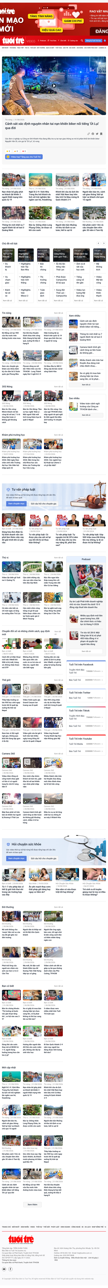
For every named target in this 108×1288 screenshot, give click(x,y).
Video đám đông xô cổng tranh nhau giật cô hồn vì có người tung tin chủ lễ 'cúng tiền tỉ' (10, 781)
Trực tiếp (20, 48)
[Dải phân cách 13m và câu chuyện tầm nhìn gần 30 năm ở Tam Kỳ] (94, 213)
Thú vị (27, 48)
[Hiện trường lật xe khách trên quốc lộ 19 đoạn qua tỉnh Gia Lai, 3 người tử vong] (53, 322)
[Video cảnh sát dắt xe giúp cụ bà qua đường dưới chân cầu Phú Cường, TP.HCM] (53, 952)
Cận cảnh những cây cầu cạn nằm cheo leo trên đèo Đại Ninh (32, 580)
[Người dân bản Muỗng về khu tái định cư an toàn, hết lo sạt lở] (67, 213)
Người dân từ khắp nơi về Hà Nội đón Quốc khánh (32, 932)
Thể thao (58, 48)
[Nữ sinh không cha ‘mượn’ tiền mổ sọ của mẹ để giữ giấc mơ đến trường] (11, 916)
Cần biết (63, 41)
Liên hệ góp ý (93, 1258)
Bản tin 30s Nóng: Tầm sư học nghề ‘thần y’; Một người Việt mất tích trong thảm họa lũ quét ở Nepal (32, 414)
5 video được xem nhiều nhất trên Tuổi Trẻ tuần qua (52, 1011)
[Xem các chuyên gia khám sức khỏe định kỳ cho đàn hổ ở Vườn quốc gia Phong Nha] (11, 355)
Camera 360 (103, 48)
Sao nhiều (74, 398)
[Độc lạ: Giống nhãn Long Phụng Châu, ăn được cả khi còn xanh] (40, 213)
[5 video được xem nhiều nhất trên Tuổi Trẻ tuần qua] (53, 995)
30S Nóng (80, 48)
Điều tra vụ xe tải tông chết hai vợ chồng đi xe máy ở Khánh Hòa (53, 815)
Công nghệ (75, 1227)
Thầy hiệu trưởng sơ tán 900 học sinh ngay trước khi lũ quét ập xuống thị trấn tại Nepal (11, 705)
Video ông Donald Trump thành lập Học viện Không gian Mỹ (52, 736)
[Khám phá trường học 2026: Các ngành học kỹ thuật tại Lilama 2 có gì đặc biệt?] (53, 444)
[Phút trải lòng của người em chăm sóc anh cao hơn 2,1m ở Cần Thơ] (11, 952)
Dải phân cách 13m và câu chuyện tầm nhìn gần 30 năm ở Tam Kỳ (93, 227)
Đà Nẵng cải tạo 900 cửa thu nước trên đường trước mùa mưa (11, 335)
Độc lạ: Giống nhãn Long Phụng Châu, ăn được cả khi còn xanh (40, 227)
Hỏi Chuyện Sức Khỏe (64, 884)
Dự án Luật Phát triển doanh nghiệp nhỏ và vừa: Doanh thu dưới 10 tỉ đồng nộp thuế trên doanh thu (86, 604)
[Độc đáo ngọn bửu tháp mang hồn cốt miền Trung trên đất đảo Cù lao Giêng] (53, 566)
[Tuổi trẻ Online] (21, 1239)
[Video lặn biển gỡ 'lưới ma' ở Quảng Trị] (11, 566)
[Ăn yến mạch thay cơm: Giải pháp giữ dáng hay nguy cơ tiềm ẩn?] (40, 874)
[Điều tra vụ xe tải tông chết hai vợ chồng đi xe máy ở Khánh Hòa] (53, 798)
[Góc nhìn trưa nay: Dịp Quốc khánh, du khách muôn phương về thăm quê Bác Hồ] (32, 1140)
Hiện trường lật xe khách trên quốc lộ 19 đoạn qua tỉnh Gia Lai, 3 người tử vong (53, 337)
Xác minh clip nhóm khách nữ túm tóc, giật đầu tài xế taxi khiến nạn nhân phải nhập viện (32, 781)
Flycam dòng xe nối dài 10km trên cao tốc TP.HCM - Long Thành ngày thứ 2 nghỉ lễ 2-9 (32, 370)
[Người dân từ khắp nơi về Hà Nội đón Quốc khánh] (32, 916)
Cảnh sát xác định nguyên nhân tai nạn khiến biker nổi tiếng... (90, 324)
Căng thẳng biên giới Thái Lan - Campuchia (60, 255)
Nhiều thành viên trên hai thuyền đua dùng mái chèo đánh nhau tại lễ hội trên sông (53, 780)
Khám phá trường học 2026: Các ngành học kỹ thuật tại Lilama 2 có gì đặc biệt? (53, 461)
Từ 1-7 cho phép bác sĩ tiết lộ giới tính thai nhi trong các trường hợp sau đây (13, 890)
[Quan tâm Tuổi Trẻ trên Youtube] (4, 1269)
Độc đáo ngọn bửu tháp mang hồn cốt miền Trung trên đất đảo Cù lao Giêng (52, 582)
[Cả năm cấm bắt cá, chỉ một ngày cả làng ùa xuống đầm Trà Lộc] (11, 597)
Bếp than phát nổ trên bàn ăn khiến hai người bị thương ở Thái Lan (11, 815)
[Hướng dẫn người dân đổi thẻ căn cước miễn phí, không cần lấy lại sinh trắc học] (32, 1031)
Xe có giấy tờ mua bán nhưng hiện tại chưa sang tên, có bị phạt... (90, 376)
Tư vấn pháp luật (35, 529)
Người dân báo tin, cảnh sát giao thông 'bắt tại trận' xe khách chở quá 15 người (94, 196)
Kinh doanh (65, 1227)
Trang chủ (6, 1227)
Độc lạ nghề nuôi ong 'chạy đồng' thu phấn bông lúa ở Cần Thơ (52, 611)
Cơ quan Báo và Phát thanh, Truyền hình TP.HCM (20, 1263)
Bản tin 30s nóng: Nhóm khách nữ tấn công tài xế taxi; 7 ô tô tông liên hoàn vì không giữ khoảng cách (11, 416)
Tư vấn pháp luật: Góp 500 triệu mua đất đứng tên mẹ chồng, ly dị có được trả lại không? (94, 538)
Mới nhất (5, 48)
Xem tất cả (7, 301)
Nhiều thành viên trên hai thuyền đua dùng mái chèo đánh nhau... (91, 363)
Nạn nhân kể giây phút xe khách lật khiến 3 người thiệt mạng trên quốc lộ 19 (12, 196)
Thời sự (39, 1227)
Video (32, 1227)
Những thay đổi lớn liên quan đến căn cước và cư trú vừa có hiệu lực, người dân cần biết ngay (32, 662)
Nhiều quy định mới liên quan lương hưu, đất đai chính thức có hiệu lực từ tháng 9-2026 (91, 620)
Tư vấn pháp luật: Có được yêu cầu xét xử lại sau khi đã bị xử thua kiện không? (40, 538)
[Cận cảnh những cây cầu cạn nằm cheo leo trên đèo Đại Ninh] (32, 566)
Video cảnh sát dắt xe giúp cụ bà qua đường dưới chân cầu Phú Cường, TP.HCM (53, 970)
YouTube (53, 41)
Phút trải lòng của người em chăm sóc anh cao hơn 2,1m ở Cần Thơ (10, 970)
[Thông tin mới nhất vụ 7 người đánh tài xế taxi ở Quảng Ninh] (13, 213)
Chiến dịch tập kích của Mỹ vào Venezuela (81, 255)
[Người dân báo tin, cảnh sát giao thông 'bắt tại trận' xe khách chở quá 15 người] (94, 179)
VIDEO (30, 41)
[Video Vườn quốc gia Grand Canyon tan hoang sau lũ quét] (32, 689)
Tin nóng (13, 48)
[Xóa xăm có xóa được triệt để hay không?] (67, 874)
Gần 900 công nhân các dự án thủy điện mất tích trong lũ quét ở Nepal (53, 704)
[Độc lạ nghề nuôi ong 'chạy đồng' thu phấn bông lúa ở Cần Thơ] (53, 597)
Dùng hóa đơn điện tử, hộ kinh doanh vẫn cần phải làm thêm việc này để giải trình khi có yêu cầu (13, 537)
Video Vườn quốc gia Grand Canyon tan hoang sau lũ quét (31, 702)
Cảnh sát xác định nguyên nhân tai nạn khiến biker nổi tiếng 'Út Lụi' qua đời (52, 126)
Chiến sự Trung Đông (99, 255)
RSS (56, 1260)
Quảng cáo (74, 41)
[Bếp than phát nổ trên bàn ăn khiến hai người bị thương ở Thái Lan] (11, 798)
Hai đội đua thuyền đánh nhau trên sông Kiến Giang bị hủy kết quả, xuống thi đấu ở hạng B (31, 338)
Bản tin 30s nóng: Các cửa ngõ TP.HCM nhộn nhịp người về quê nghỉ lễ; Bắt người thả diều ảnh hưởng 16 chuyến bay (53, 416)
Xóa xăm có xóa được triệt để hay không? (66, 890)
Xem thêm (32, 1204)
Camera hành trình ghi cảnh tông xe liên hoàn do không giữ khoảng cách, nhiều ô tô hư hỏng (32, 817)
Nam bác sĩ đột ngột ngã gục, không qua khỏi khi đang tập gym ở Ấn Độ (11, 737)
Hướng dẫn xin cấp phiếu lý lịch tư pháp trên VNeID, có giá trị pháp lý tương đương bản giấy (52, 662)
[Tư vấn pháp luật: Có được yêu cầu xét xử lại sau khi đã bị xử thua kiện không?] (40, 519)
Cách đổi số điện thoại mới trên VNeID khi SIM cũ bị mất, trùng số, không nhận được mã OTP (11, 662)
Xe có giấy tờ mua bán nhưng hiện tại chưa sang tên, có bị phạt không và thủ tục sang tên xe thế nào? (32, 1013)
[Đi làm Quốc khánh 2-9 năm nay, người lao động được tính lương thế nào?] (53, 1031)
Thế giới (33, 48)
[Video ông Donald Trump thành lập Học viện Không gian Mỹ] (53, 722)
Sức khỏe (32, 884)
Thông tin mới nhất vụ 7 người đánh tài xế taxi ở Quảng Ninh (13, 227)
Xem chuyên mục (16, 503)
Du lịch (88, 1227)
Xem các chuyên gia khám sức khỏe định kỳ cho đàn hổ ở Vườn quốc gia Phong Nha (11, 370)
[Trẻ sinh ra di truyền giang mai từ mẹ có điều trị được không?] (94, 874)
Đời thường (41, 48)
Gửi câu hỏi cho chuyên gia (43, 503)
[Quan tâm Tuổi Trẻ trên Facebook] (10, 1269)
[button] (98, 243)
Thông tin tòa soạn (9, 1260)
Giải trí (65, 48)
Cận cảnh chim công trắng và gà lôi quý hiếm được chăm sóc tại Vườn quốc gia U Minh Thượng (31, 613)
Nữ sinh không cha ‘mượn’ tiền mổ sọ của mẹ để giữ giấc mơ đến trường (11, 934)
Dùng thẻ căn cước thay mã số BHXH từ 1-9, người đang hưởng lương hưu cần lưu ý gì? (11, 1050)
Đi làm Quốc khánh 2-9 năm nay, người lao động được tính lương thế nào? (53, 1049)
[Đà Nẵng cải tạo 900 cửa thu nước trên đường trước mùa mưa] (11, 322)
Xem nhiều (74, 315)
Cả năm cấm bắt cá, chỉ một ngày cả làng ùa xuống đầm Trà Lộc (11, 611)
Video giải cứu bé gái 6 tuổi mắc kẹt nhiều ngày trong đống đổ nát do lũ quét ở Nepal (32, 737)
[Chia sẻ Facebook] (92, 133)
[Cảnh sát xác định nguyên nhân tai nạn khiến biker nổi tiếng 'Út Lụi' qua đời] (54, 85)
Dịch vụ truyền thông (62, 1258)
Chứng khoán (41, 255)
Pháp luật (55, 1227)
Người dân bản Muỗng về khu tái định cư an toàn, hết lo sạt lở (66, 227)
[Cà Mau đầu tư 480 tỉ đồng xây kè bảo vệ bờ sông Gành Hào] (53, 355)
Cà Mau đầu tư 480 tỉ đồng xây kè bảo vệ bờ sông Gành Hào (53, 369)
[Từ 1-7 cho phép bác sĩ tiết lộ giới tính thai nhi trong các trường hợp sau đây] (13, 874)
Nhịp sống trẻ (98, 1227)
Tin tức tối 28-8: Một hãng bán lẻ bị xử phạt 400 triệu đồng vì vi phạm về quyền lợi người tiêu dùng (90, 638)
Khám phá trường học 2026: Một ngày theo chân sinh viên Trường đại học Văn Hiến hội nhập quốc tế (11, 462)
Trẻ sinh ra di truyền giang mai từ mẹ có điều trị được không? (94, 892)
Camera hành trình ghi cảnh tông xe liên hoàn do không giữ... (90, 350)
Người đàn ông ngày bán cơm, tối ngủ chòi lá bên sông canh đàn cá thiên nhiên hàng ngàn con (53, 935)
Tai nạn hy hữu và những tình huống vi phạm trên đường (8, 255)
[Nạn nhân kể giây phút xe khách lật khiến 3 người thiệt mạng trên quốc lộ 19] (13, 179)
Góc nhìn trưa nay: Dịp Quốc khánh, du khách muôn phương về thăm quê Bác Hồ (32, 1158)
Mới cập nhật (9, 1067)
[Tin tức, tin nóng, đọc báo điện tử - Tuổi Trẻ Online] (14, 41)
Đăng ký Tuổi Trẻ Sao (93, 41)
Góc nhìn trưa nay (91, 48)
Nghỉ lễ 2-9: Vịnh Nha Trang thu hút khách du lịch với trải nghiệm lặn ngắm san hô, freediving (40, 196)
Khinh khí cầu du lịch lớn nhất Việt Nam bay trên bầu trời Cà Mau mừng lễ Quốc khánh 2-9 (67, 196)
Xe (82, 1227)
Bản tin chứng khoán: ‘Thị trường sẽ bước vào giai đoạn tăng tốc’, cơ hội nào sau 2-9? (11, 1013)
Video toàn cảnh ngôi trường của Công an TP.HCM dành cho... (90, 406)
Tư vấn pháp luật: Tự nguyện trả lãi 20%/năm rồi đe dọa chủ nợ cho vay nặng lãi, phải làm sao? (67, 539)
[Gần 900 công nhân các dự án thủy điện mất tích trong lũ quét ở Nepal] (53, 689)
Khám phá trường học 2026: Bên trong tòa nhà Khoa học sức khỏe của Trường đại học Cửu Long (32, 462)
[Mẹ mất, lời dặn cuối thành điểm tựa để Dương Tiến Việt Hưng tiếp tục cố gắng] (32, 952)
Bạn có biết (50, 48)
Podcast (43, 41)
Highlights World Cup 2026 (23, 255)
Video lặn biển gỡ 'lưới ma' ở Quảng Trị (11, 579)
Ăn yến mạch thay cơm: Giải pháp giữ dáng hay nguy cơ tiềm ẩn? (40, 889)
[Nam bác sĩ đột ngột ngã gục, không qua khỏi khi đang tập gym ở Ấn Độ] (11, 722)
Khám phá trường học (13, 435)
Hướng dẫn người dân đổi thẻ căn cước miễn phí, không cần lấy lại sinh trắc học (32, 1049)
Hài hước (72, 48)
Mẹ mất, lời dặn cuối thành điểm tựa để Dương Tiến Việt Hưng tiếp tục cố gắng (32, 970)
